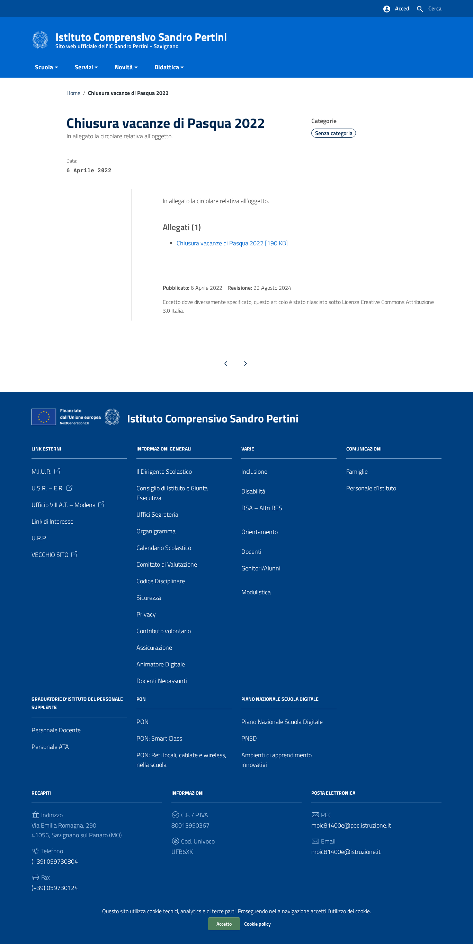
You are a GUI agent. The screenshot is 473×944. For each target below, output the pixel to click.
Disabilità (253, 491)
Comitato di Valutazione (166, 564)
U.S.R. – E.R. (48, 488)
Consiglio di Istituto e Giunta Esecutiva (172, 492)
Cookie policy (257, 923)
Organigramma (156, 531)
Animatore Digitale (160, 664)
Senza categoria (333, 133)
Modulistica (256, 592)
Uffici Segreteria (157, 514)
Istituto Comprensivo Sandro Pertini (141, 38)
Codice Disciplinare (160, 581)
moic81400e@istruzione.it (346, 851)
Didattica (166, 67)
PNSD (249, 738)
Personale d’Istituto (371, 488)
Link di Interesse (52, 521)
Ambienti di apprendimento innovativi (276, 759)
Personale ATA (50, 746)
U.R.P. (39, 538)
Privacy (146, 614)
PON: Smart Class (159, 738)
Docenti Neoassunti (161, 680)
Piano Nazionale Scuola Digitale (282, 721)
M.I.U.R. (42, 471)
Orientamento (259, 531)
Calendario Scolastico (163, 547)
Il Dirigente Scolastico (164, 471)
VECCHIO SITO (50, 554)
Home (73, 93)
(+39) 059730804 (55, 861)
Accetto (224, 923)
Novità (124, 67)
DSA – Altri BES (261, 508)
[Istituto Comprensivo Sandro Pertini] (40, 39)
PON (142, 721)
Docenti (251, 551)
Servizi (84, 67)
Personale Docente (56, 730)
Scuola (44, 67)
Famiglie (357, 471)
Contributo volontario (163, 631)
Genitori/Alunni (260, 568)
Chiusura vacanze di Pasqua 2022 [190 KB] (232, 243)
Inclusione (254, 471)
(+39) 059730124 (55, 887)
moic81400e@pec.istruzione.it (351, 825)
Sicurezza (148, 597)
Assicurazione (154, 647)
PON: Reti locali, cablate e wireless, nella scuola (181, 759)
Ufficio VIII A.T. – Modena (64, 504)
